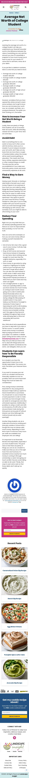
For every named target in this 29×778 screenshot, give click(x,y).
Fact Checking (22, 765)
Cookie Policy (8, 765)
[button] (3, 7)
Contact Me (8, 763)
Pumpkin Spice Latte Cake (14, 655)
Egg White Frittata (14, 627)
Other (17, 13)
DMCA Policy (22, 763)
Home (11, 13)
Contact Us (15, 502)
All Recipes (22, 768)
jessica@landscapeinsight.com (13, 500)
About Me (8, 760)
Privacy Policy (23, 760)
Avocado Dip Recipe (14, 683)
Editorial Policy (8, 768)
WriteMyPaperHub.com (10, 339)
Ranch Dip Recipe (14, 599)
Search (24, 511)
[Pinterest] (14, 737)
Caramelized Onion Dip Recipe (14, 570)
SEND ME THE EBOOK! (14, 533)
